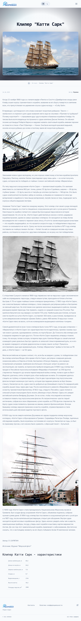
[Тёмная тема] (47, 3)
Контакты (31, 605)
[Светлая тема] (43, 3)
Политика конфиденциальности (51, 605)
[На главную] (29, 83)
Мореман (75, 92)
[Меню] (76, 4)
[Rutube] (77, 605)
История (34, 83)
